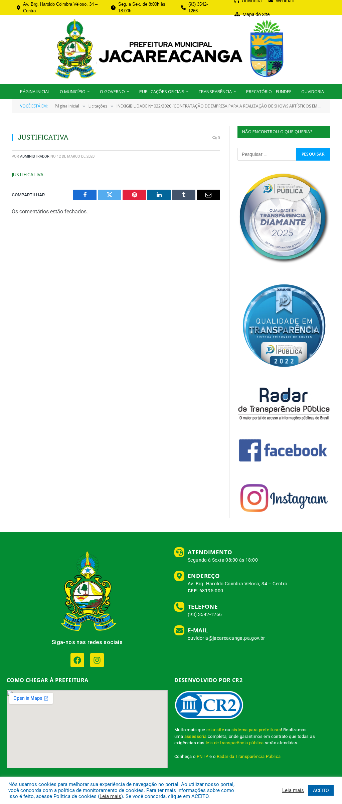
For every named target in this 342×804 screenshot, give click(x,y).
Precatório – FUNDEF (268, 91)
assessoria (195, 736)
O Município (73, 91)
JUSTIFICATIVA (27, 174)
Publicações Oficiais (161, 91)
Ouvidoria (312, 91)
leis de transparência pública (235, 742)
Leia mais (110, 796)
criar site (215, 729)
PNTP (202, 756)
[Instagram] (97, 660)
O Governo (112, 91)
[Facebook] (77, 660)
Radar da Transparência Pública (249, 756)
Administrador (34, 156)
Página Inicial (35, 91)
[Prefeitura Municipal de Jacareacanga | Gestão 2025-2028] (171, 49)
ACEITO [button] (321, 790)
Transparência (215, 91)
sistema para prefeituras (256, 729)
